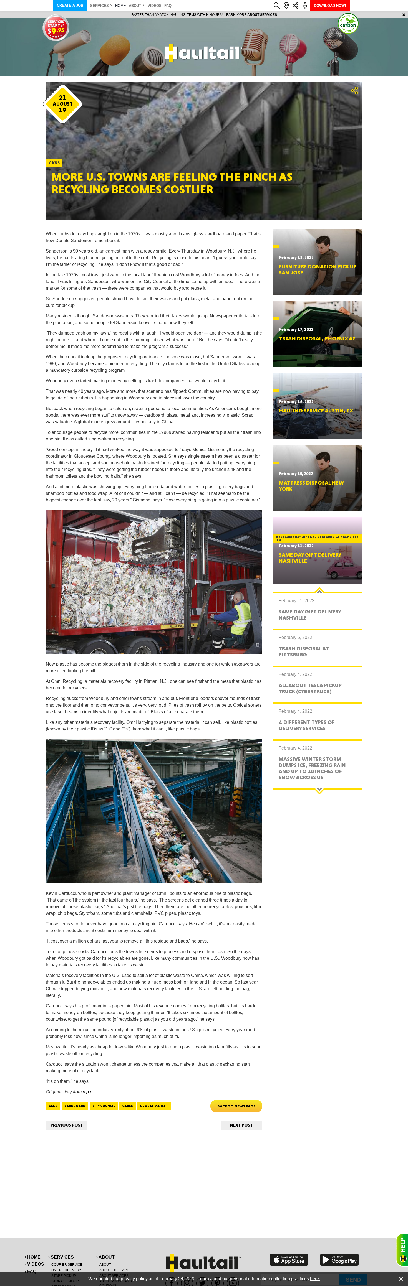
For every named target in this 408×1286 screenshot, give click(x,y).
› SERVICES (61, 1257)
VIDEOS (155, 6)
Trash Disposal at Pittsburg (304, 651)
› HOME (33, 1257)
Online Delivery (66, 1270)
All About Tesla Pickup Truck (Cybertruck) (310, 688)
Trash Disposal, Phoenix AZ (317, 338)
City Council (103, 1106)
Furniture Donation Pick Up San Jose (318, 269)
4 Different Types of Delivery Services (307, 725)
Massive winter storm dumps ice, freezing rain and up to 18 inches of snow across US (312, 768)
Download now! (330, 6)
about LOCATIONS (280, 15)
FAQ (168, 6)
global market (154, 1106)
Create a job (70, 5)
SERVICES (99, 6)
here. (315, 1278)
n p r (87, 1091)
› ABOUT (105, 1257)
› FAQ (30, 1271)
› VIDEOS (34, 1264)
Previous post (67, 1125)
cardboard (74, 1106)
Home (120, 6)
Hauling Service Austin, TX (316, 410)
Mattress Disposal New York (311, 485)
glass (127, 1106)
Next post (241, 1125)
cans (53, 1106)
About (135, 6)
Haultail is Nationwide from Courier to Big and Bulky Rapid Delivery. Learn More (204, 15)
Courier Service (66, 1265)
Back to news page (236, 1106)
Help (402, 1250)
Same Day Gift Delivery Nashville (310, 557)
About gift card (114, 1270)
